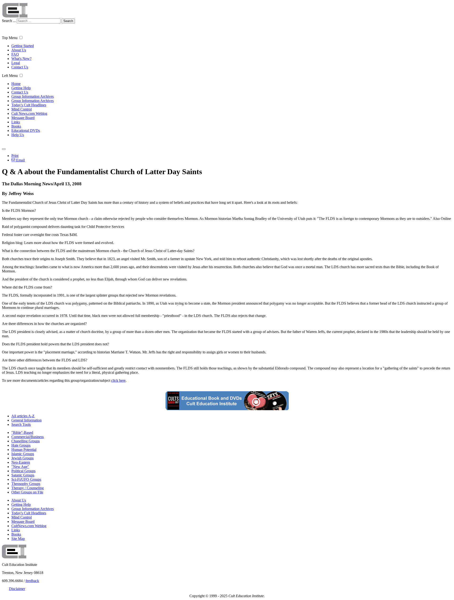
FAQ (15, 54)
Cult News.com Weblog (29, 113)
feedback (32, 581)
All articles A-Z (23, 416)
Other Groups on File (27, 492)
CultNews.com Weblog (28, 526)
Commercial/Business (27, 437)
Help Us (17, 135)
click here (118, 380)
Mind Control (21, 109)
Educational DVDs (25, 131)
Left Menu (10, 76)
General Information (26, 420)
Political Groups (23, 471)
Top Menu (9, 38)
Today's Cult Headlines (28, 105)
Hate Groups (21, 445)
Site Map (18, 539)
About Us (18, 50)
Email (20, 160)
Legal (15, 63)
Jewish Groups (22, 458)
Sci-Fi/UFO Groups (26, 479)
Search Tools (21, 424)
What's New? (21, 59)
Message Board (23, 118)
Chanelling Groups (25, 441)
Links (15, 122)
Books (16, 126)
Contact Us (19, 67)
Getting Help (21, 88)
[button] (20, 37)
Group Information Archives (32, 96)
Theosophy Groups (25, 484)
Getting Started (22, 46)
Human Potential (23, 450)
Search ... (9, 21)
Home (16, 84)
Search (68, 21)
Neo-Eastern (20, 462)
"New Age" (20, 467)
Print (14, 156)
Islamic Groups (22, 454)
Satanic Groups (22, 475)
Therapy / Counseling (27, 488)
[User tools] (4, 149)
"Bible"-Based (22, 433)
